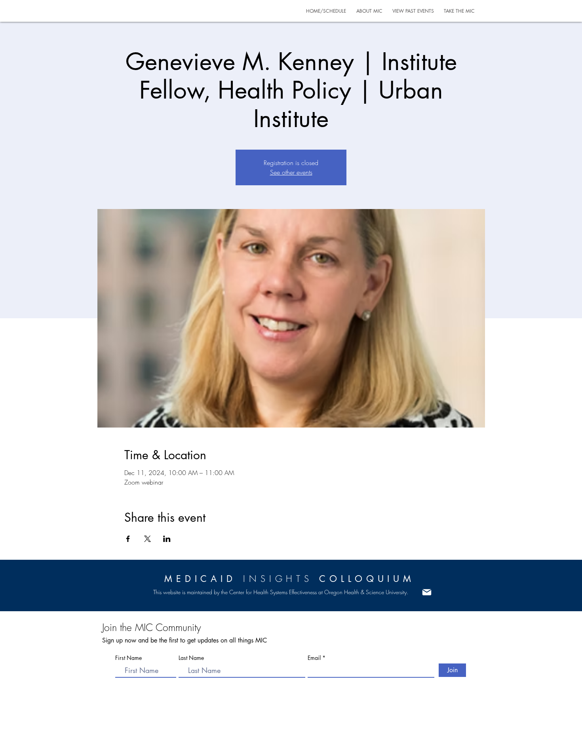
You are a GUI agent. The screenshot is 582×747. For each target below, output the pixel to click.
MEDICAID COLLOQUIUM (289, 578)
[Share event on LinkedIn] (167, 539)
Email (315, 658)
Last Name (191, 658)
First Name (128, 658)
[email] (426, 592)
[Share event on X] (147, 539)
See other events (291, 172)
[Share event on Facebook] (128, 539)
